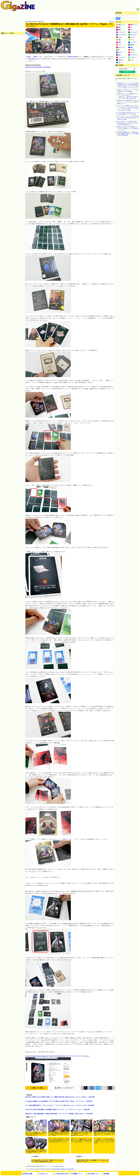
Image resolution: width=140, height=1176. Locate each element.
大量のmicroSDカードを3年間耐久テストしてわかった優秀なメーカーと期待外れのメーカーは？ (128, 128)
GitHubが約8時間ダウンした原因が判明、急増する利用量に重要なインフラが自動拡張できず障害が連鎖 (128, 133)
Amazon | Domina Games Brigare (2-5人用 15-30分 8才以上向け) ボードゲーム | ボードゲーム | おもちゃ (57, 1128)
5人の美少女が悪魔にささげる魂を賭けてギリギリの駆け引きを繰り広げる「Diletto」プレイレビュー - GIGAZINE (58, 1173)
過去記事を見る (127, 72)
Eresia (29, 56)
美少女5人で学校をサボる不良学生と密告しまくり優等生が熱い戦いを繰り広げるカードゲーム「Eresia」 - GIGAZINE (60, 1169)
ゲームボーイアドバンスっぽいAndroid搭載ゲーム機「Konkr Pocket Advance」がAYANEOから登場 (128, 118)
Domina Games (73, 56)
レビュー (111, 21)
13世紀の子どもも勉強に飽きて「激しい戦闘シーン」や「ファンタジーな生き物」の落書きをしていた (128, 102)
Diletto (35, 56)
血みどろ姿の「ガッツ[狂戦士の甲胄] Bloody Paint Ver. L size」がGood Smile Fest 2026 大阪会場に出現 (127, 123)
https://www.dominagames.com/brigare (38, 67)
